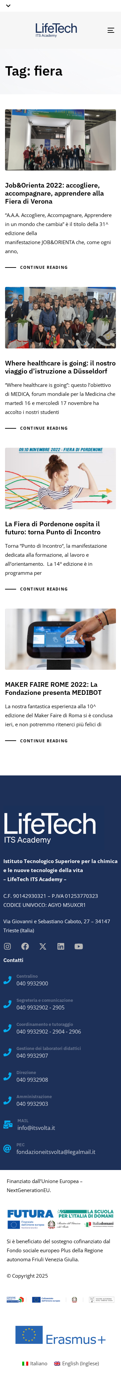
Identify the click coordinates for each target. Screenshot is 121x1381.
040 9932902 (32, 1007)
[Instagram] (7, 946)
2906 (75, 1031)
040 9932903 (32, 1103)
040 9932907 (32, 1055)
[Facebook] (25, 946)
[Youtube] (78, 946)
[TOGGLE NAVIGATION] (96, 30)
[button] (6, 5)
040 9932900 (32, 983)
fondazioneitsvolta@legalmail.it (55, 1152)
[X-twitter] (43, 946)
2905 (58, 1007)
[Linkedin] (61, 946)
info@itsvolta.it (36, 1128)
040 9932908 (32, 1079)
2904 (58, 1031)
